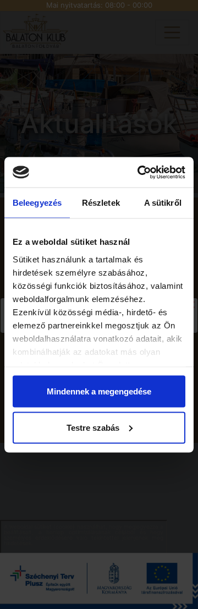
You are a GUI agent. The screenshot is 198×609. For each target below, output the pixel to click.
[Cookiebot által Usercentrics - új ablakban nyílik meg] (139, 172)
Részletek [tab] (101, 202)
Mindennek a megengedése (99, 391)
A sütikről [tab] (163, 202)
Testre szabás (93, 427)
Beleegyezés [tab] (37, 202)
